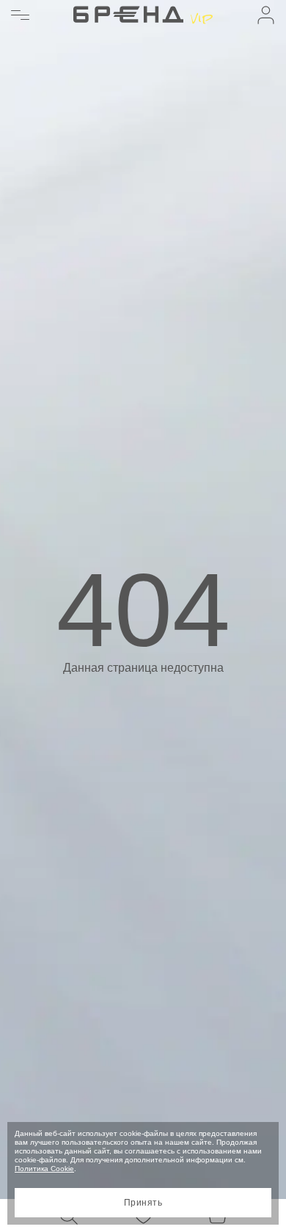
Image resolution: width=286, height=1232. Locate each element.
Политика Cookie (44, 1169)
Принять (143, 1203)
